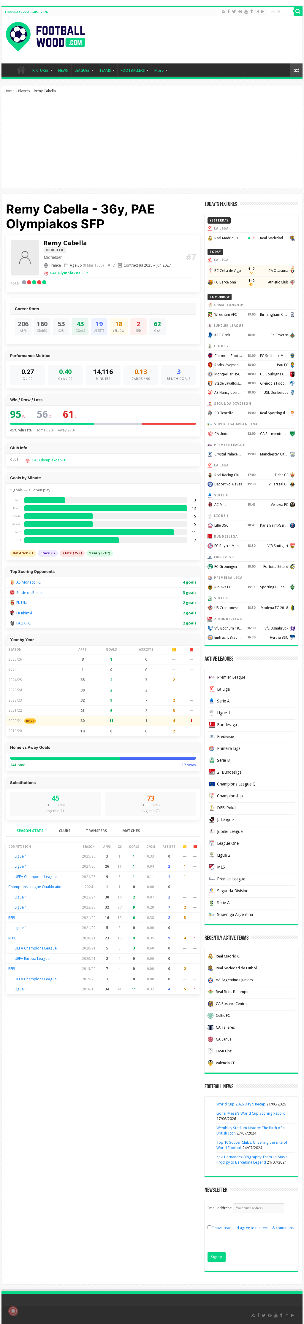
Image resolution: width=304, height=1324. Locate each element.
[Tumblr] (251, 11)
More (159, 70)
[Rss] (223, 11)
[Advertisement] (152, 143)
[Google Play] (262, 11)
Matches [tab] (131, 831)
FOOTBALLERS (133, 70)
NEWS (63, 70)
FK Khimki (24, 613)
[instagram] (256, 11)
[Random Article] (296, 70)
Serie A (223, 701)
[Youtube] (246, 11)
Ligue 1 (21, 856)
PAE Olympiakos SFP (69, 273)
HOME (21, 69)
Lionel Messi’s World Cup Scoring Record (251, 1113)
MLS (221, 867)
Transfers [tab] (96, 831)
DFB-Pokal (226, 807)
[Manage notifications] (13, 1311)
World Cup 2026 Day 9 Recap (240, 1104)
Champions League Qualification (36, 887)
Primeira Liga (228, 748)
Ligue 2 (223, 855)
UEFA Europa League (32, 958)
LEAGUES (82, 70)
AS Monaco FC (28, 582)
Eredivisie (225, 736)
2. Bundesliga (229, 772)
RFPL (12, 917)
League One (228, 843)
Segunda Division (232, 890)
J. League (225, 819)
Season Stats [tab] (30, 831)
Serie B (223, 760)
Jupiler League (230, 831)
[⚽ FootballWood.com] (45, 35)
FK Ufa (21, 602)
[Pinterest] (240, 11)
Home (9, 91)
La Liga (223, 689)
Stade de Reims (29, 592)
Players (24, 91)
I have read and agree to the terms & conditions (253, 1228)
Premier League (231, 677)
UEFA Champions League (36, 876)
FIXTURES (40, 70)
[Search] (298, 11)
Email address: (220, 1208)
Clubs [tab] (64, 831)
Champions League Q (236, 784)
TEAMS (105, 70)
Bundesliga (227, 724)
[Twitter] (234, 11)
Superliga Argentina (235, 914)
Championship (230, 796)
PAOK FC (23, 623)
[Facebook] (228, 11)
